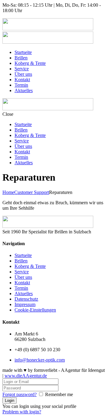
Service (22, 68)
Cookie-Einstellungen (35, 309)
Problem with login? (21, 411)
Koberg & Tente (30, 63)
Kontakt (22, 79)
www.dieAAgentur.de (26, 375)
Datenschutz (26, 299)
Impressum (25, 304)
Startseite (23, 52)
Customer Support (31, 192)
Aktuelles (24, 90)
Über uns (23, 74)
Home (8, 192)
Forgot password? (19, 394)
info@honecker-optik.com (40, 359)
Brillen (21, 57)
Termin (21, 85)
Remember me (59, 394)
